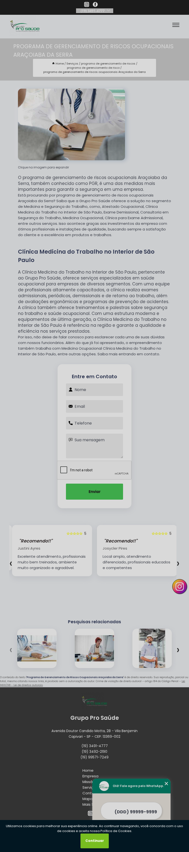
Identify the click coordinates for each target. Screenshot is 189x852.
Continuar (94, 840)
